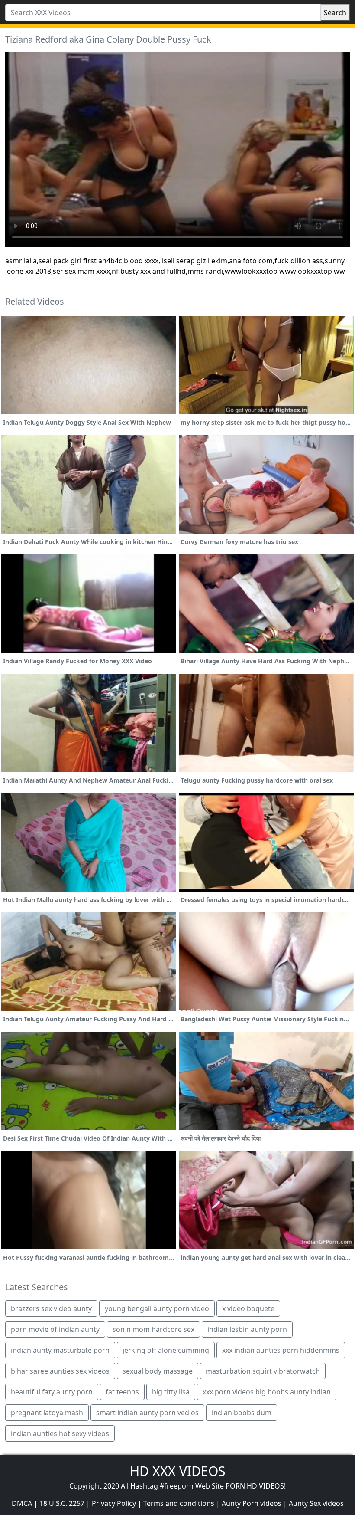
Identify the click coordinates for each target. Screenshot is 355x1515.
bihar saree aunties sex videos (60, 1371)
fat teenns (122, 1392)
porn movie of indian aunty (55, 1329)
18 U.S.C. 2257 (61, 1503)
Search (335, 12)
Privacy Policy (114, 1503)
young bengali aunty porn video (157, 1308)
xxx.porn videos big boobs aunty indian (267, 1392)
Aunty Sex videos (316, 1503)
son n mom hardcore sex (153, 1329)
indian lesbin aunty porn (247, 1329)
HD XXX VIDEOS (177, 1471)
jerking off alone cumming (166, 1350)
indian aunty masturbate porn (60, 1350)
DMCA (22, 1503)
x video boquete (248, 1308)
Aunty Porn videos (251, 1503)
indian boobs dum (241, 1412)
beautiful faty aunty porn (52, 1392)
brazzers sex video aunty (51, 1308)
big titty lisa (171, 1392)
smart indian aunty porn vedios (147, 1412)
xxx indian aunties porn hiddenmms (280, 1350)
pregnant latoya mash (47, 1412)
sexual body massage (158, 1371)
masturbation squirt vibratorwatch (263, 1371)
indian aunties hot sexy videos (60, 1433)
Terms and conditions (178, 1503)
